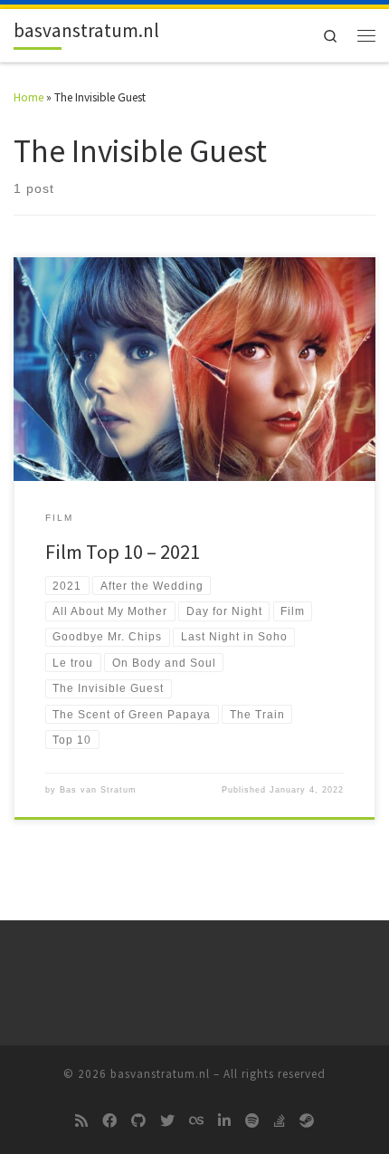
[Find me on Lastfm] (196, 1121)
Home (28, 97)
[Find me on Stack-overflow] (279, 1121)
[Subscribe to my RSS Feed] (81, 1121)
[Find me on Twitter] (167, 1121)
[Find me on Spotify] (252, 1121)
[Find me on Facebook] (109, 1121)
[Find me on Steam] (306, 1121)
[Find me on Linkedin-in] (224, 1121)
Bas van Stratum (98, 789)
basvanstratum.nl (160, 1074)
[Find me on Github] (138, 1121)
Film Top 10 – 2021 (122, 551)
